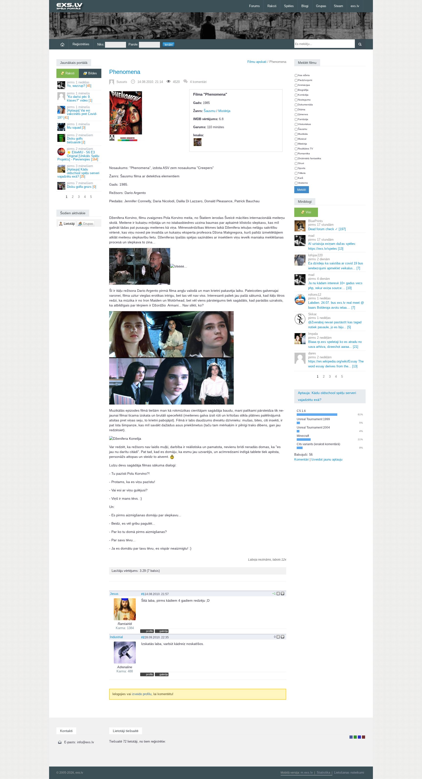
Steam (338, 6)
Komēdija (303, 94)
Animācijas (304, 85)
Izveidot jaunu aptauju (326, 459)
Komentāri (301, 459)
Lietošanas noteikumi (349, 772)
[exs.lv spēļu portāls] (71, 7)
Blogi (304, 6)
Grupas (321, 6)
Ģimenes (303, 114)
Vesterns (303, 182)
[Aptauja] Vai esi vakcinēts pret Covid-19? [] (77, 112)
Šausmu (209, 111)
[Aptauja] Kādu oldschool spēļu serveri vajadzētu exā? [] (78, 171)
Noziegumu (304, 99)
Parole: (133, 44)
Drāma (301, 109)
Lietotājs (351, 737)
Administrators (363, 737)
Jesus (114, 594)
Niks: (101, 44)
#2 (143, 637)
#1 (143, 594)
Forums (254, 6)
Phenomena (124, 71)
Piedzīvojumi (305, 80)
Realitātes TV (305, 148)
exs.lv (355, 6)
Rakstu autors (355, 737)
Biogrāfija (303, 90)
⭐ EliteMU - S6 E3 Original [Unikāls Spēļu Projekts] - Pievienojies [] (78, 154)
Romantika (304, 153)
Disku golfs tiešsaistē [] (80, 138)
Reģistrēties (81, 44)
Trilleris (302, 173)
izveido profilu (141, 694)
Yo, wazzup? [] (79, 84)
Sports (301, 168)
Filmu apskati (256, 62)
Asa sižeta (304, 75)
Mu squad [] (78, 125)
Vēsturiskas (304, 124)
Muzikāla (303, 134)
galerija (163, 631)
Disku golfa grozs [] (81, 184)
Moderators (359, 737)
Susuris (121, 82)
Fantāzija (303, 119)
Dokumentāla (305, 104)
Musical (302, 138)
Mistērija (224, 111)
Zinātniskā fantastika (309, 158)
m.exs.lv (307, 772)
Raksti (271, 6)
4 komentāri (198, 82)
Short (301, 163)
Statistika (323, 772)
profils (149, 631)
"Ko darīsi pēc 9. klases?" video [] (79, 96)
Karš (300, 178)
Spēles (289, 6)
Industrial (116, 637)
